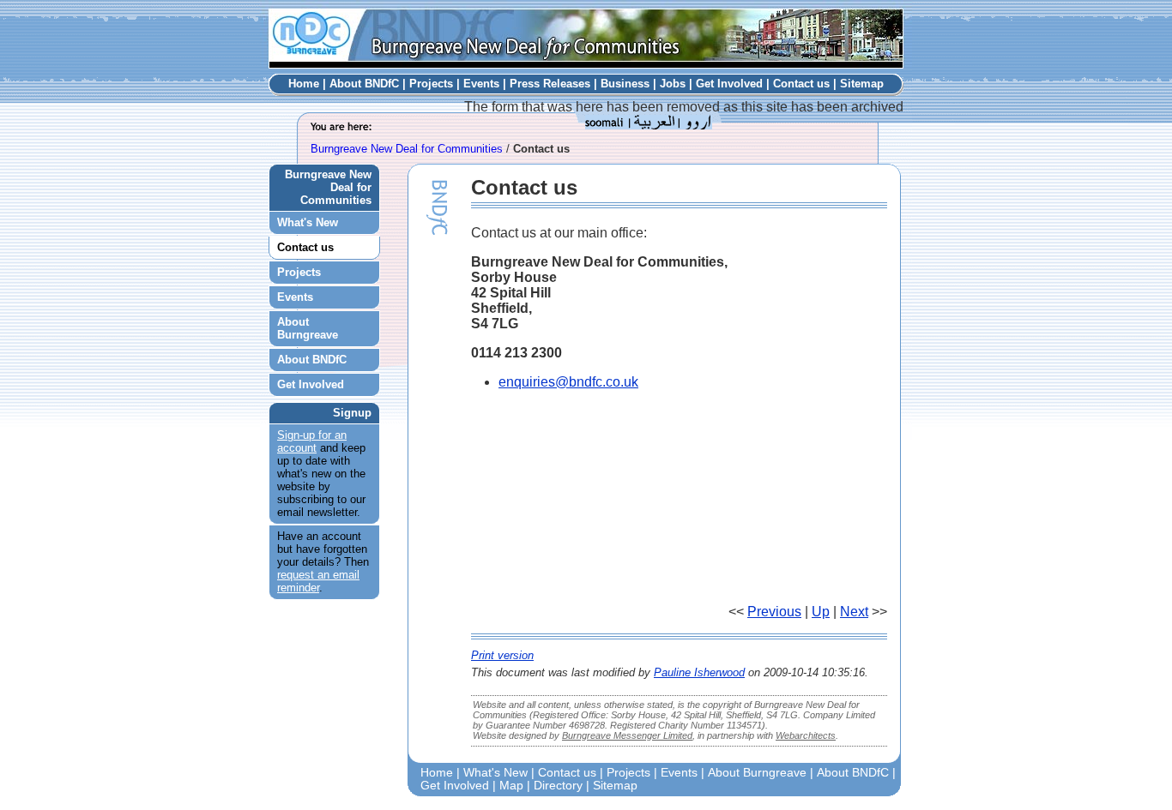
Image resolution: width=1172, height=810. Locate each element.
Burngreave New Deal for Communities (407, 148)
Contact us (801, 83)
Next (854, 611)
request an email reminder (318, 581)
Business (625, 83)
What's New (307, 222)
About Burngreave (307, 328)
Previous (774, 611)
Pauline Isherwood (699, 672)
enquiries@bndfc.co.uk (568, 382)
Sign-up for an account (312, 441)
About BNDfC (364, 83)
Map (511, 785)
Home (303, 83)
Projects (431, 83)
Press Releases (550, 83)
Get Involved (729, 83)
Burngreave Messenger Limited (627, 735)
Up (821, 611)
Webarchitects (806, 735)
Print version (502, 655)
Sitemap (862, 83)
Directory (558, 785)
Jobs (673, 83)
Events (481, 83)
